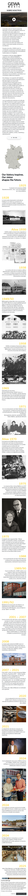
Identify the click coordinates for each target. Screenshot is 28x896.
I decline (13, 893)
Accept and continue (21, 893)
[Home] (14, 5)
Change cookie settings (6, 891)
